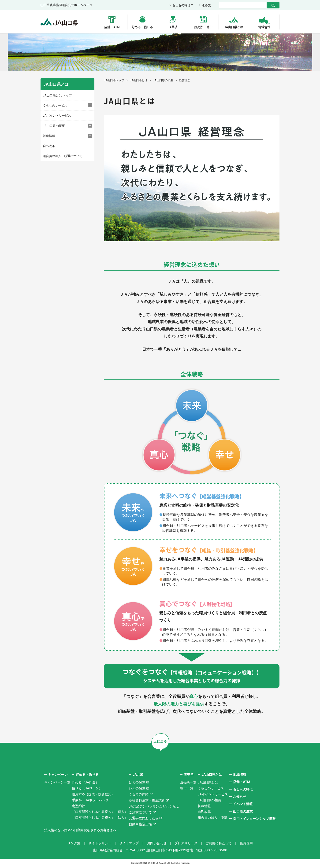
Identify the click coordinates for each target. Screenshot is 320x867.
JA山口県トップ (114, 80)
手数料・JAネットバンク (90, 800)
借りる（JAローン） (87, 788)
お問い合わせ (157, 843)
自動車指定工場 (140, 824)
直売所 (189, 774)
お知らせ (239, 796)
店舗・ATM (112, 27)
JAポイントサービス (57, 115)
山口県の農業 (243, 811)
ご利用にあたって (218, 843)
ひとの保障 (137, 782)
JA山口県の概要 (163, 80)
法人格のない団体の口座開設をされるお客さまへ (80, 830)
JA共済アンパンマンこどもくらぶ (154, 806)
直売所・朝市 (203, 27)
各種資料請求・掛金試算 (147, 800)
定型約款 (78, 806)
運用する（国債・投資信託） (93, 794)
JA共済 (173, 27)
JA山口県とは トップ (57, 95)
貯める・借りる (142, 27)
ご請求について (140, 812)
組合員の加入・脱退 (212, 817)
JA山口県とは (233, 27)
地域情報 (264, 27)
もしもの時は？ (182, 5)
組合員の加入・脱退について (62, 156)
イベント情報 (243, 804)
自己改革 (49, 146)
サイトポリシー (99, 843)
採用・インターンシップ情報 (254, 818)
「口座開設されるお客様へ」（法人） (100, 817)
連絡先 (206, 5)
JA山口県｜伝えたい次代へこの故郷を (59, 22)
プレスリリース (186, 843)
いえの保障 (137, 788)
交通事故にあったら (143, 818)
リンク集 (73, 843)
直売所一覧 (188, 782)
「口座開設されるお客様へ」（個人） (100, 812)
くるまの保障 (139, 794)
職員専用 (246, 843)
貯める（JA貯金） (85, 782)
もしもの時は (243, 789)
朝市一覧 (186, 788)
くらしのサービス (211, 788)
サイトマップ (129, 843)
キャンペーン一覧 (57, 782)
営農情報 (204, 806)
